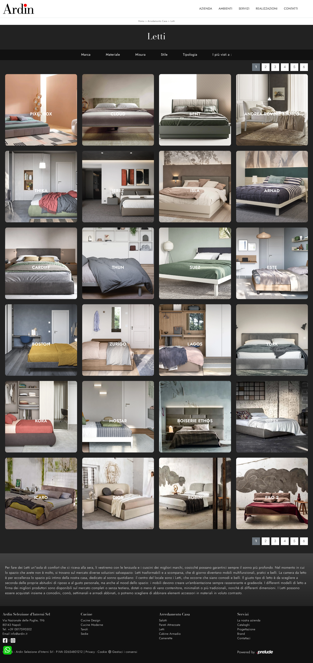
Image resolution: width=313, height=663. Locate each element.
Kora (41, 421)
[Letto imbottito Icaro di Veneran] (41, 493)
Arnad (272, 190)
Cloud (118, 114)
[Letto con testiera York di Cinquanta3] (272, 340)
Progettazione (246, 629)
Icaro (41, 497)
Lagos (194, 344)
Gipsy (272, 421)
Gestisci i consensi (124, 652)
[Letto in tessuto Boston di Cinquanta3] (41, 340)
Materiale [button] (113, 54)
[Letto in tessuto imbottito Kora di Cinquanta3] (41, 416)
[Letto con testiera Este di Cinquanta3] (272, 263)
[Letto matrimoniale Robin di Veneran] (195, 493)
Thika (40, 190)
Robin (195, 497)
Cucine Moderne (92, 625)
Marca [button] (85, 54)
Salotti (163, 620)
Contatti (291, 9)
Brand (241, 634)
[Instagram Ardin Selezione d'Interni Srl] (13, 640)
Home (141, 21)
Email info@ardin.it (15, 634)
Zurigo (118, 344)
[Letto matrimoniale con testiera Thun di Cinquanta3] (118, 263)
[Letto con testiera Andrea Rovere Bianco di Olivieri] (272, 110)
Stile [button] (164, 54)
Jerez (118, 190)
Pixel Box (41, 114)
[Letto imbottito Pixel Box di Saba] (41, 110)
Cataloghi (243, 625)
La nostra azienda (249, 620)
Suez (195, 267)
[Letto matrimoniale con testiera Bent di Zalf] (195, 110)
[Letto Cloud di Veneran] (118, 110)
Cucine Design (91, 620)
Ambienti (225, 9)
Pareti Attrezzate (169, 625)
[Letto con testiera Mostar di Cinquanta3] (118, 416)
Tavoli (84, 629)
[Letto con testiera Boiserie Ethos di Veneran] (195, 416)
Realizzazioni (266, 9)
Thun (118, 267)
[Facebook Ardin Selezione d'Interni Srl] (5, 640)
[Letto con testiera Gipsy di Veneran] (272, 416)
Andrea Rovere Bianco (272, 114)
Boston (41, 344)
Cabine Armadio (170, 634)
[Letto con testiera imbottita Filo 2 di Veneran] (272, 493)
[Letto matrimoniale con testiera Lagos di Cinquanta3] (195, 340)
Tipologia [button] (190, 54)
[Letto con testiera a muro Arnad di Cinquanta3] (272, 186)
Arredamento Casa (157, 21)
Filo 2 (272, 497)
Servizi (244, 9)
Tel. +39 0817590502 (17, 629)
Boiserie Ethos (195, 421)
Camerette (165, 638)
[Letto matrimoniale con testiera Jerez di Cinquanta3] (118, 186)
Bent (195, 114)
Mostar (118, 421)
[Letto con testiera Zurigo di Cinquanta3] (118, 340)
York (272, 344)
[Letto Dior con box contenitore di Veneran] (118, 493)
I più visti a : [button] (222, 54)
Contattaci (244, 638)
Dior (118, 497)
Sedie (84, 634)
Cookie (102, 652)
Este (272, 267)
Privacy (90, 652)
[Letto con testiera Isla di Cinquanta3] (195, 186)
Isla (195, 190)
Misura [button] (140, 54)
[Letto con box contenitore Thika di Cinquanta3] (41, 186)
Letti (173, 21)
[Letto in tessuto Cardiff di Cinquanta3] (41, 263)
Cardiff (41, 267)
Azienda (205, 9)
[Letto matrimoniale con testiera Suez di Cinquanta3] (195, 263)
